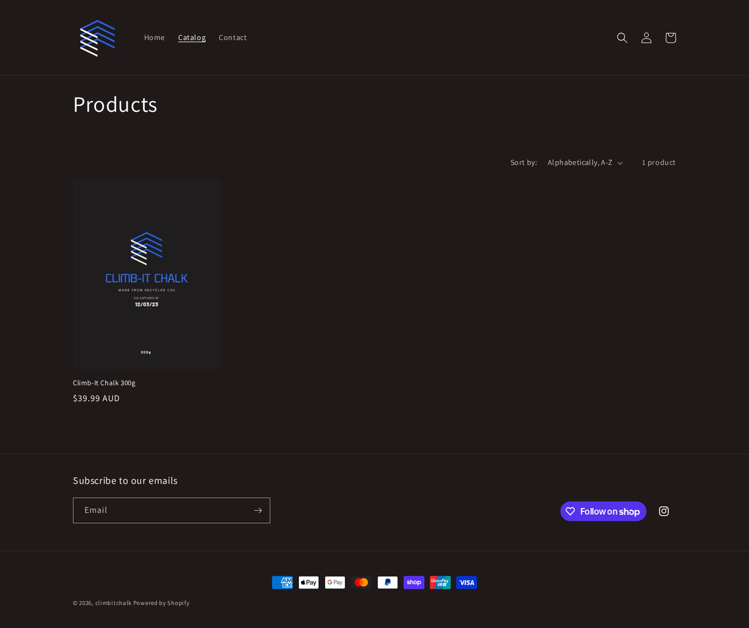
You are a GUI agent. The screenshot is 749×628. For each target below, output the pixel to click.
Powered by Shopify (161, 603)
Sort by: (523, 162)
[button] (622, 38)
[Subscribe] (258, 510)
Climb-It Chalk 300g (104, 383)
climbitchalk (113, 603)
